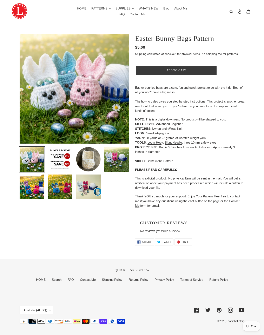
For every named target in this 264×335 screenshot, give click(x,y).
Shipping (140, 53)
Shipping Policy (112, 279)
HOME (41, 279)
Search (56, 279)
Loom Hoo (154, 142)
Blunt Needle (173, 142)
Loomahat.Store (235, 321)
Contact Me (88, 279)
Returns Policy (138, 279)
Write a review (170, 231)
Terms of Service (191, 279)
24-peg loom (163, 133)
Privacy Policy (164, 279)
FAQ (71, 279)
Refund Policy (218, 279)
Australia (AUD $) (35, 310)
